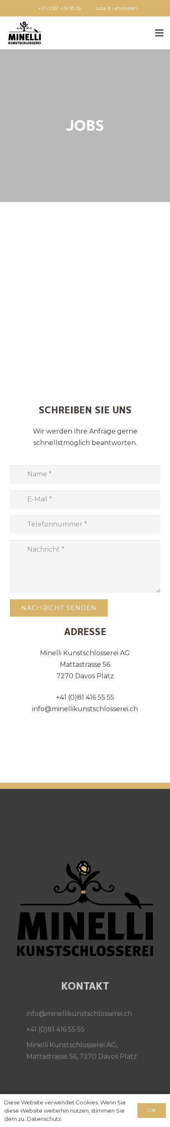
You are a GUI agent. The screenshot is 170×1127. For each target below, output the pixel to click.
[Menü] (159, 33)
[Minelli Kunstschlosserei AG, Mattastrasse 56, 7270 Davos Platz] (18, 1051)
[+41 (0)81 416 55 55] (18, 1029)
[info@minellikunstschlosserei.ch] (18, 1014)
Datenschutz (44, 1118)
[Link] (24, 33)
